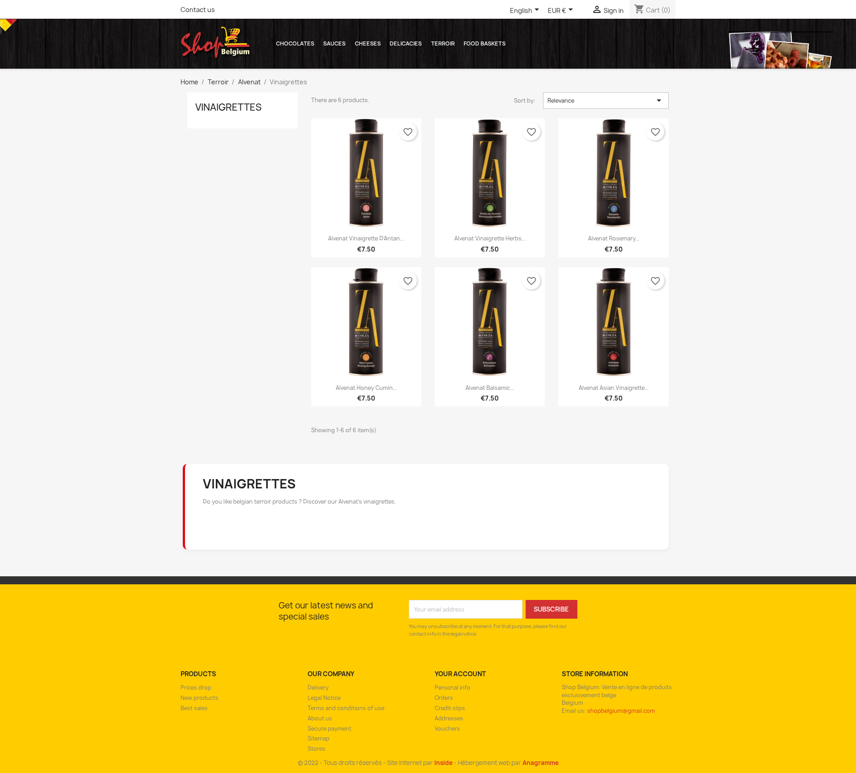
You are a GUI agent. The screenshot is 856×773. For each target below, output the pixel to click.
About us (320, 718)
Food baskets (485, 43)
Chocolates (295, 43)
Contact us (198, 9)
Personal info (452, 687)
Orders (444, 698)
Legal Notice (324, 698)
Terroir (443, 43)
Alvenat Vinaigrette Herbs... (490, 238)
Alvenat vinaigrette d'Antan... (366, 238)
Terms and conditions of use (346, 708)
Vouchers (447, 728)
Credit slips (450, 708)
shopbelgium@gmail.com (621, 711)
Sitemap (318, 738)
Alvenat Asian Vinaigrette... (614, 388)
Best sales (194, 708)
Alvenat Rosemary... (613, 238)
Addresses (449, 718)
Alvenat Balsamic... (489, 388)
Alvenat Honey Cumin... (366, 388)
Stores (316, 748)
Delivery (318, 687)
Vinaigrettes (228, 107)
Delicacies (406, 43)
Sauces (334, 43)
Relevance (606, 100)
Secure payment (329, 728)
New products (199, 698)
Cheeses (368, 43)
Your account (460, 674)
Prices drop (196, 687)
